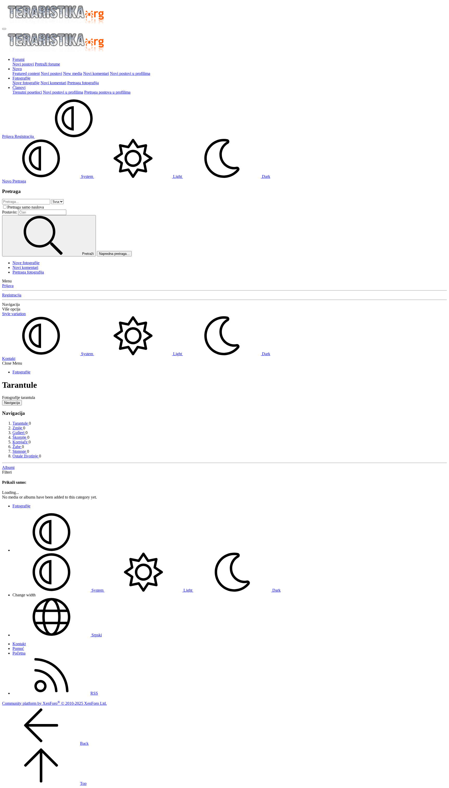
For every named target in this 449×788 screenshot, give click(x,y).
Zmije (17, 428)
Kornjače (20, 442)
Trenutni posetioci (27, 92)
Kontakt (8, 358)
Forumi (18, 59)
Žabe (17, 446)
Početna (18, 653)
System (87, 176)
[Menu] (4, 29)
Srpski (96, 635)
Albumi (8, 467)
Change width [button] (24, 595)
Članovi (18, 87)
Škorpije (19, 437)
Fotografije (21, 78)
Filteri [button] (7, 472)
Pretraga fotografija (83, 83)
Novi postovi (23, 64)
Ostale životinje (25, 456)
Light (177, 176)
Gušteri (18, 432)
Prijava (8, 285)
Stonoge (19, 451)
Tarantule (20, 423)
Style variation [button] (14, 314)
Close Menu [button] (12, 363)
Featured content (26, 73)
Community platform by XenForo (54, 703)
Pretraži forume (47, 64)
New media (72, 73)
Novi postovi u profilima (130, 73)
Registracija (11, 295)
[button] (74, 136)
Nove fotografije (25, 83)
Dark (265, 176)
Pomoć (18, 648)
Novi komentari (96, 73)
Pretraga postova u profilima (107, 92)
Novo (17, 69)
